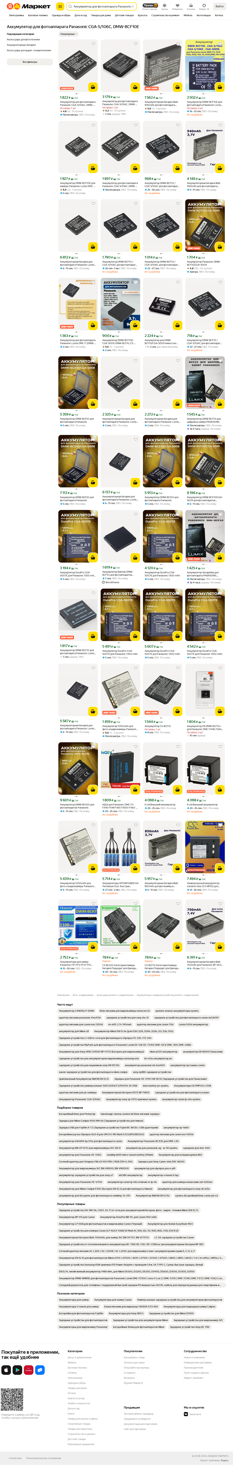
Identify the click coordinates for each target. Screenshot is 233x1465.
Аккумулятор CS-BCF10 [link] (158, 726)
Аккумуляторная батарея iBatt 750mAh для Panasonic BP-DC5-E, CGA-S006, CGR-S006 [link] (204, 963)
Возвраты (129, 1378)
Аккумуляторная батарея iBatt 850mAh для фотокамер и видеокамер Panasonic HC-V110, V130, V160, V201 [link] (162, 885)
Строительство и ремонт (82, 1434)
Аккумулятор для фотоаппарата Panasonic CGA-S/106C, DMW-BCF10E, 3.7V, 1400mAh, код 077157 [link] (120, 185)
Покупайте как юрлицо (136, 1367)
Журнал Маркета (133, 1383)
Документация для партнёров (140, 1424)
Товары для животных (80, 1429)
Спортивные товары (79, 1423)
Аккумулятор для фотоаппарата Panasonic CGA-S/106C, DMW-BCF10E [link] (120, 103)
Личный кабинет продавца (138, 1413)
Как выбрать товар (134, 1357)
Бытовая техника (77, 1367)
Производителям (193, 1367)
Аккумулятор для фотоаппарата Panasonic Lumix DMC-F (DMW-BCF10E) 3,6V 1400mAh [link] (78, 342)
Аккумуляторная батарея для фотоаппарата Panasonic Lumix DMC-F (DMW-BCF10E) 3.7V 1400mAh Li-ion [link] (77, 263)
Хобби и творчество (79, 1403)
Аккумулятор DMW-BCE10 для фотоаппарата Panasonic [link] (77, 420)
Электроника (75, 1378)
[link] (76, 1011)
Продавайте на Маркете (137, 1419)
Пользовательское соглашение (43, 1458)
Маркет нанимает (193, 1378)
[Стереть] (132, 6)
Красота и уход (76, 1398)
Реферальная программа (198, 1362)
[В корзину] (93, 87)
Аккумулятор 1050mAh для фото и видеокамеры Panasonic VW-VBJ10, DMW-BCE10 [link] (119, 728)
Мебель (72, 1362)
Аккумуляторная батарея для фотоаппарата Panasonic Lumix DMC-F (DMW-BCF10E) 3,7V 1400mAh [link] (119, 498)
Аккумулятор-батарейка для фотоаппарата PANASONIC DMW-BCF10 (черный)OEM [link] (203, 574)
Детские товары (77, 1439)
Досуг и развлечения (79, 1357)
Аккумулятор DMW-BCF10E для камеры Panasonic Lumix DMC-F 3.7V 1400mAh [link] (77, 185)
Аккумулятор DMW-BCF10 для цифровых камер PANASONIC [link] (204, 420)
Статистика (15, 1458)
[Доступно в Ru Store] (40, 1374)
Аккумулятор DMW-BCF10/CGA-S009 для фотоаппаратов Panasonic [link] (205, 499)
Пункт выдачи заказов (196, 1372)
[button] (68, 34)
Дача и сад (73, 1408)
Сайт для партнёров (135, 1429)
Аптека (72, 1393)
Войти (220, 6)
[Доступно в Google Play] (17, 1374)
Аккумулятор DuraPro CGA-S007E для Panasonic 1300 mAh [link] (162, 574)
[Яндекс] (224, 1460)
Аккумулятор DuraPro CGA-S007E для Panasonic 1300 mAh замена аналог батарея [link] (77, 574)
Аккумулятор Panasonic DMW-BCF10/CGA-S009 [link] (204, 263)
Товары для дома (77, 1388)
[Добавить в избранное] (93, 44)
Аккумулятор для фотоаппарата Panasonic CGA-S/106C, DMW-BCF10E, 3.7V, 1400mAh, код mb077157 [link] (78, 104)
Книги (71, 1413)
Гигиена (72, 1372)
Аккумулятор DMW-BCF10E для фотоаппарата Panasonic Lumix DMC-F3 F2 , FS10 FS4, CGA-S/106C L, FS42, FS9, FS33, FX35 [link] (204, 104)
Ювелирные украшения (81, 1444)
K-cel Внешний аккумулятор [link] (160, 804)
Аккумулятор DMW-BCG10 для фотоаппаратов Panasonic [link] (77, 806)
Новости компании (194, 1357)
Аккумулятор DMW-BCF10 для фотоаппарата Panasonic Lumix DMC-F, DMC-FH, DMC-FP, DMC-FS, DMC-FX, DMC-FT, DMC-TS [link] (77, 652)
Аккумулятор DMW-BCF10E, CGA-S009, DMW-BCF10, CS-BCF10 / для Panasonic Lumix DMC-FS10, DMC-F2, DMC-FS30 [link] (119, 342)
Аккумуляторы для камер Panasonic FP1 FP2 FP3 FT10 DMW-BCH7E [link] (75, 963)
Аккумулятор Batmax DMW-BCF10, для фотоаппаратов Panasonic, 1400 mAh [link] (117, 573)
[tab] (16, 16)
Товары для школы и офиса (83, 1418)
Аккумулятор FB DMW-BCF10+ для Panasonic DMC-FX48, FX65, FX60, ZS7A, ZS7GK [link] (204, 728)
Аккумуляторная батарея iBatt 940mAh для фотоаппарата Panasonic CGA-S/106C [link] (161, 104)
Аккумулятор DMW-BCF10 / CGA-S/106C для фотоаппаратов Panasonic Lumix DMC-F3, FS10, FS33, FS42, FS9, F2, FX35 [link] (163, 185)
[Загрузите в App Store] (6, 1374)
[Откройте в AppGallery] (28, 1374)
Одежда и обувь (77, 1383)
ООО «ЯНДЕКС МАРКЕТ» (215, 1456)
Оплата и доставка (134, 1362)
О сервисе (129, 1372)
